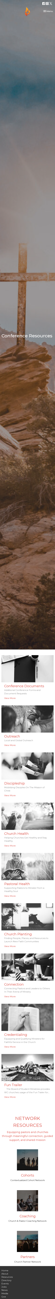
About (4, 1273)
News (4, 1290)
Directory (6, 1280)
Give (3, 1296)
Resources (7, 1277)
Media (4, 1293)
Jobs (3, 1286)
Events (5, 1283)
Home (4, 1270)
